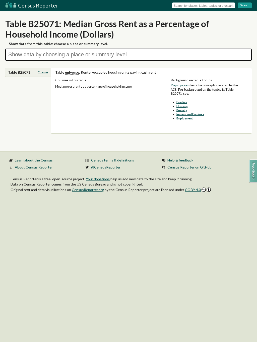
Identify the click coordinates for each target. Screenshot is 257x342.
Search (244, 5)
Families (181, 102)
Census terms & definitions (112, 160)
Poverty (181, 110)
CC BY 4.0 (193, 190)
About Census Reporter (34, 167)
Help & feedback (180, 160)
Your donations (98, 179)
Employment (184, 118)
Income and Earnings (190, 114)
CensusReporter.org (88, 190)
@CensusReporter (105, 167)
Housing (182, 106)
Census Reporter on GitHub (189, 167)
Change (43, 72)
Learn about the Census (34, 160)
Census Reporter (37, 5)
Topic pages (180, 85)
